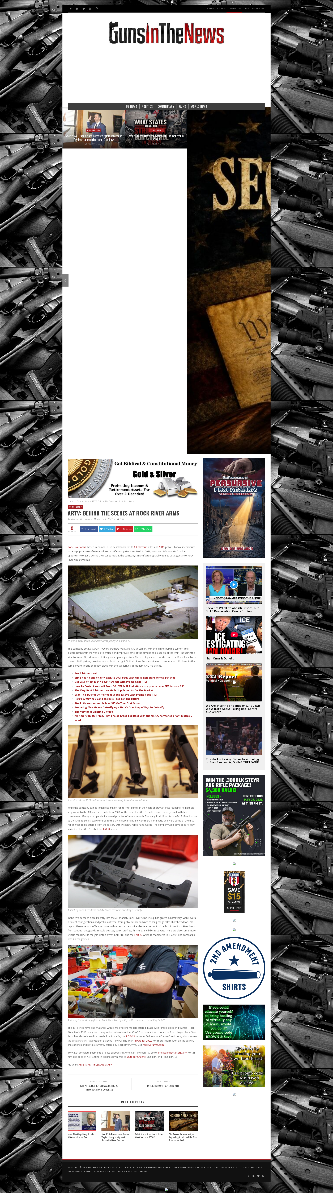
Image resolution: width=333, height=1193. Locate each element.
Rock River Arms (77, 547)
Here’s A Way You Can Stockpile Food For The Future (107, 698)
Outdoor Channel (136, 1056)
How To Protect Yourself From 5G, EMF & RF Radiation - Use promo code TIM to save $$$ (130, 686)
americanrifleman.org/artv (172, 1052)
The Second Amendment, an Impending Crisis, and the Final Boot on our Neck (183, 1137)
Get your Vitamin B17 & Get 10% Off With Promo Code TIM (111, 681)
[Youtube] (90, 8)
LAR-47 (138, 934)
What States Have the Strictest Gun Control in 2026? (149, 1135)
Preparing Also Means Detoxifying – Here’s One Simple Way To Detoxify (119, 707)
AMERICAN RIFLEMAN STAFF (95, 1064)
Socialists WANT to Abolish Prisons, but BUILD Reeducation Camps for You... (232, 609)
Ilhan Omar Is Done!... (220, 658)
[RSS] (77, 8)
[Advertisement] (166, 75)
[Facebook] (71, 8)
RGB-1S (130, 1036)
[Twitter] (83, 8)
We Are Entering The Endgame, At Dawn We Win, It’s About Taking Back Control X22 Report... (233, 708)
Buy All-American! (86, 673)
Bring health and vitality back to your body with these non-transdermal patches (125, 677)
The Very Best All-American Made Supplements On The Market (114, 690)
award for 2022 (143, 1040)
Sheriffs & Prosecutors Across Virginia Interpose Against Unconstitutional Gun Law (115, 1137)
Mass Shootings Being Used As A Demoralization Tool (82, 1135)
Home (70, 501)
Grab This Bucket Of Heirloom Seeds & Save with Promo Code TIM (116, 694)
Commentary (82, 501)
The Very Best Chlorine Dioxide (94, 711)
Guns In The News (80, 519)
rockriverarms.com (153, 1044)
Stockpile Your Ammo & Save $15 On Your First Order (107, 703)
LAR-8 (106, 829)
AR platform (140, 547)
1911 (162, 547)
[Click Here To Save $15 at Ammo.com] (234, 891)
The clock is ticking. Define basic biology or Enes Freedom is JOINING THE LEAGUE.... (234, 761)
